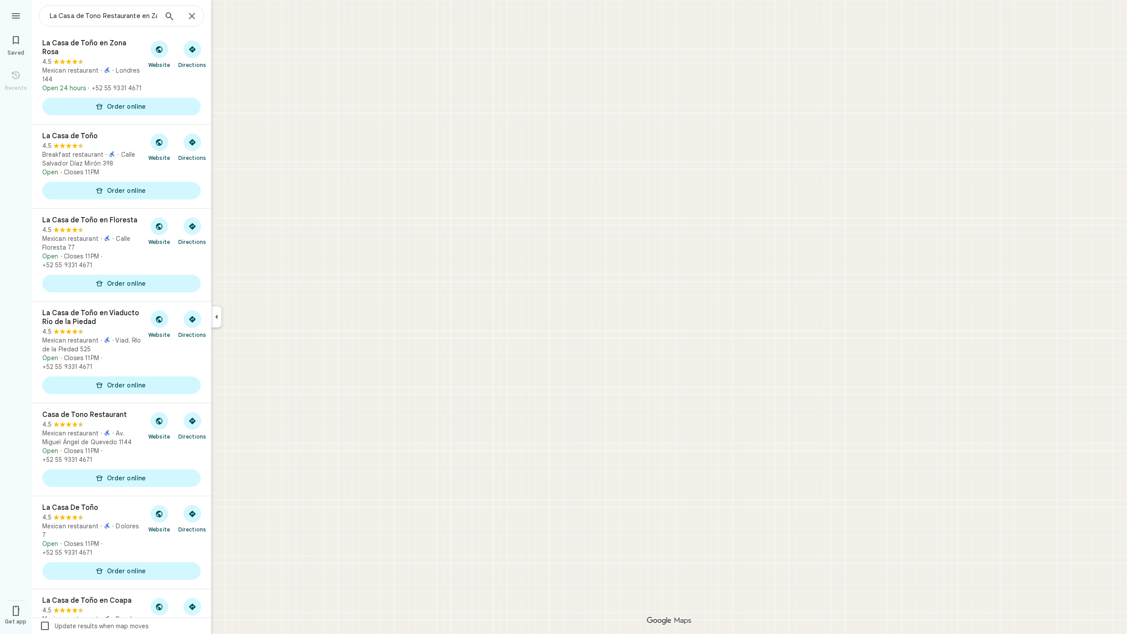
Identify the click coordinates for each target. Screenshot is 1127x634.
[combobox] (103, 16)
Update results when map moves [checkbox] (94, 626)
